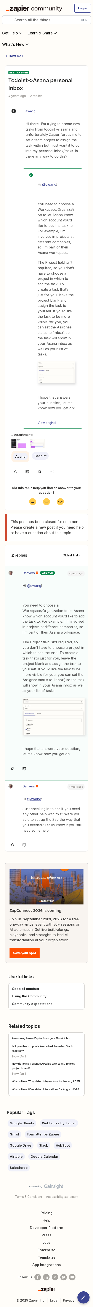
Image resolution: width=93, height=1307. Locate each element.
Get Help (10, 33)
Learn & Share (40, 33)
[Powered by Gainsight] (46, 1187)
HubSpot (63, 1145)
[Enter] (7, 19)
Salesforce (19, 1168)
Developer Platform (46, 1227)
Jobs (46, 1242)
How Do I (16, 56)
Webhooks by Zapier (59, 1123)
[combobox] (46, 19)
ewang (30, 111)
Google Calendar (44, 1156)
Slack (43, 1145)
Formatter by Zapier (43, 1134)
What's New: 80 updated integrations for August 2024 (45, 1089)
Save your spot (24, 953)
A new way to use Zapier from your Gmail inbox (41, 1038)
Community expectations (32, 1004)
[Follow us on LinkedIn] (46, 1277)
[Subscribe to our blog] (55, 1277)
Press (46, 1235)
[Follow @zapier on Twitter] (63, 1277)
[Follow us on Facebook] (37, 1277)
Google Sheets (22, 1123)
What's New (13, 44)
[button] (82, 8)
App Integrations (46, 1265)
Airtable (16, 1156)
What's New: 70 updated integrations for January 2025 (46, 1081)
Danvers (28, 573)
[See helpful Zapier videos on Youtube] (72, 1277)
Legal (54, 1300)
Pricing (47, 1213)
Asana (20, 456)
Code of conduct (25, 989)
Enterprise (46, 1250)
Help (46, 1220)
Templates (47, 1257)
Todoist (40, 456)
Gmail (14, 1134)
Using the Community (29, 996)
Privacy (68, 1300)
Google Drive (20, 1145)
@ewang (49, 184)
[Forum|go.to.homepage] (35, 8)
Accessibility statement (62, 1196)
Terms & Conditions (29, 1196)
